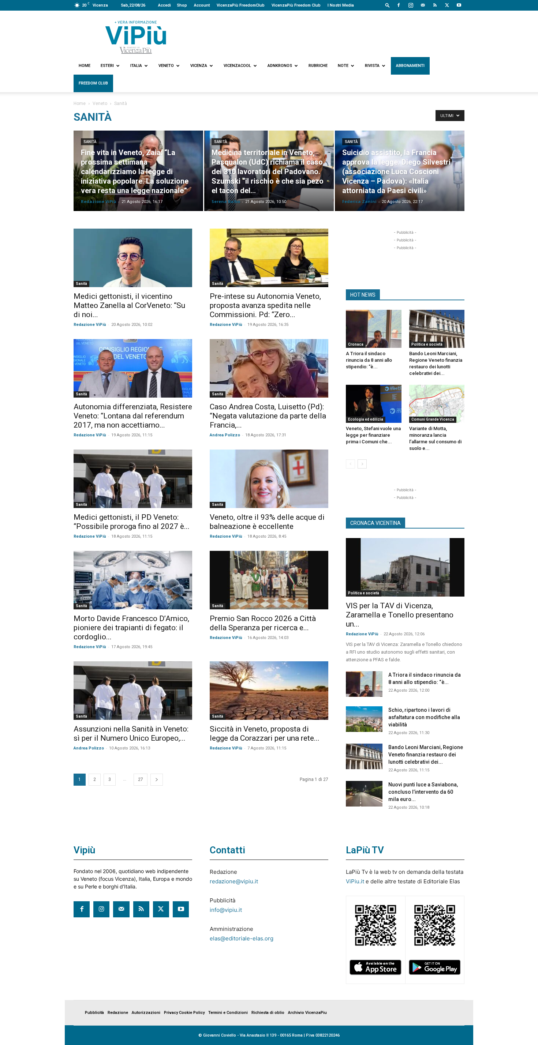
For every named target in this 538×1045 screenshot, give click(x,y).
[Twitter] (446, 5)
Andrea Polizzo (225, 435)
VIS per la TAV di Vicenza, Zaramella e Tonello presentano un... (399, 614)
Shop (182, 5)
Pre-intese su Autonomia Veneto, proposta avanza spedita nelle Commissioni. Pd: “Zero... (265, 305)
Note (343, 65)
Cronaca (355, 344)
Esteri (107, 65)
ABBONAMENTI (410, 65)
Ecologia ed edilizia (365, 419)
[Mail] (422, 5)
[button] (387, 5)
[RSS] (434, 5)
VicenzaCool (237, 65)
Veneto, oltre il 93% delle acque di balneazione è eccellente (267, 522)
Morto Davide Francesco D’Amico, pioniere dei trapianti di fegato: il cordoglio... (131, 627)
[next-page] (156, 780)
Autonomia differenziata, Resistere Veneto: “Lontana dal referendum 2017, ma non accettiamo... (133, 415)
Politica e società (426, 344)
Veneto (166, 65)
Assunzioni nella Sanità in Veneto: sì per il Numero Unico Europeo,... (131, 734)
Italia (136, 65)
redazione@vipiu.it (234, 881)
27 (140, 779)
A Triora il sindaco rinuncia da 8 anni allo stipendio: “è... (369, 360)
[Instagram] (410, 5)
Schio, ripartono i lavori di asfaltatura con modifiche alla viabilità (424, 717)
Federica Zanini (359, 201)
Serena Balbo (226, 201)
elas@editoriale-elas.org (241, 938)
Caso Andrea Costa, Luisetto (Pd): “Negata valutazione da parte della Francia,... (268, 415)
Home (84, 65)
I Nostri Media (341, 5)
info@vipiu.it (226, 909)
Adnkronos (280, 65)
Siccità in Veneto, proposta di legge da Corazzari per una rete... (265, 734)
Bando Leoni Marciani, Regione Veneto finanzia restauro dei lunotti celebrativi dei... (425, 754)
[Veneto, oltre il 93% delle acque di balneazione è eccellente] (269, 479)
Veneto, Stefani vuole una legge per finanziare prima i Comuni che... (373, 435)
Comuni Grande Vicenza (432, 419)
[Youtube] (458, 5)
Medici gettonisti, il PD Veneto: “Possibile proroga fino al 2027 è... (132, 522)
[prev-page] (350, 464)
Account (202, 5)
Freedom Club (93, 83)
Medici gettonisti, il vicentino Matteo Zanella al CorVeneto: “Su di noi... (129, 305)
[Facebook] (398, 5)
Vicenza (198, 65)
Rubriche (318, 65)
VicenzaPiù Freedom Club (296, 5)
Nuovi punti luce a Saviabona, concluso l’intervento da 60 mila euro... (423, 792)
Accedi (164, 5)
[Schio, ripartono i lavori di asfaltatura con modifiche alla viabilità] (364, 719)
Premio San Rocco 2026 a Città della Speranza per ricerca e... (263, 623)
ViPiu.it (355, 881)
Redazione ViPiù (98, 201)
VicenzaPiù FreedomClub (241, 5)
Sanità (89, 142)
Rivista (372, 65)
